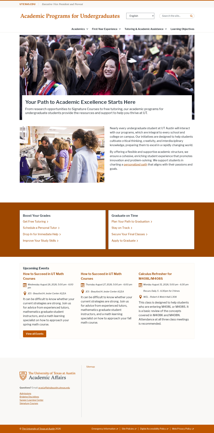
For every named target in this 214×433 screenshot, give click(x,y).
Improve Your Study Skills (39, 240)
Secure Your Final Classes (128, 234)
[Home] (70, 15)
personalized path (135, 164)
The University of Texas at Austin (38, 429)
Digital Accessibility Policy (153, 429)
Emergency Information (103, 429)
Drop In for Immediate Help (40, 234)
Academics (78, 29)
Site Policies (128, 429)
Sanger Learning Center (31, 400)
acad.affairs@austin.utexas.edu (54, 387)
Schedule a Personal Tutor (40, 228)
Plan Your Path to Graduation (131, 221)
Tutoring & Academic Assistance (144, 29)
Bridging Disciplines (29, 397)
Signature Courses (29, 403)
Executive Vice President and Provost (62, 4)
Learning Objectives (182, 29)
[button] (87, 29)
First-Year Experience (104, 29)
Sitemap (90, 367)
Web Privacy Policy (181, 429)
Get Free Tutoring (34, 221)
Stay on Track (121, 228)
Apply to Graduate (124, 240)
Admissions (25, 393)
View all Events (34, 333)
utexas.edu (28, 4)
